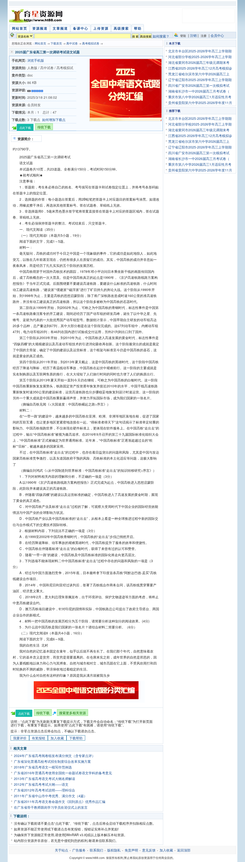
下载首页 (56, 43)
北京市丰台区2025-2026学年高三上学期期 (200, 51)
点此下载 (25, 128)
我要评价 (20, 738)
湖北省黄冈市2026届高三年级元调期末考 (198, 62)
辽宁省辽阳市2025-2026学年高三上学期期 (200, 79)
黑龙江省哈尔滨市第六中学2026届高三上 (198, 73)
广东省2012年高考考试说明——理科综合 (44, 790)
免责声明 (131, 850)
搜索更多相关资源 (72, 712)
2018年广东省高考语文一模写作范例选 (43, 767)
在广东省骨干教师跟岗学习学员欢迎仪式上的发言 (51, 807)
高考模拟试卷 (90, 43)
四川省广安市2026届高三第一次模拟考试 (198, 85)
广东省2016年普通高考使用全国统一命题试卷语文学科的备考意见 (63, 772)
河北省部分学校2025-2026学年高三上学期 (200, 56)
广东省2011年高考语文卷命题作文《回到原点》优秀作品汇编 (59, 801)
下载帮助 (76, 738)
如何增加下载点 (54, 119)
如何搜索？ (161, 36)
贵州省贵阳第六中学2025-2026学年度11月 (200, 102)
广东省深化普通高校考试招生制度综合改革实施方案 (52, 761)
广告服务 (79, 850)
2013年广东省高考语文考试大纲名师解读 (44, 778)
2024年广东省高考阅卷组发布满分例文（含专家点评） (54, 755)
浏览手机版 (35, 60)
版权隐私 (114, 850)
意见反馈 (149, 850)
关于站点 (61, 850)
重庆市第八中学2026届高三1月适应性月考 (199, 96)
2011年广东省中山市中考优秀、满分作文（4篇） (50, 795)
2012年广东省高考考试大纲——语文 (41, 784)
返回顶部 (183, 850)
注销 (193, 35)
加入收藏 (57, 738)
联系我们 (96, 850)
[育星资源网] (36, 16)
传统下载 (44, 127)
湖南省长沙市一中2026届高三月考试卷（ (198, 91)
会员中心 (217, 35)
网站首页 (40, 43)
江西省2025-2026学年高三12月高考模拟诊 (200, 68)
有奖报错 (38, 738)
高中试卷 (72, 43)
